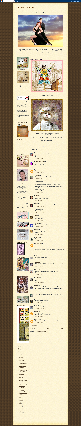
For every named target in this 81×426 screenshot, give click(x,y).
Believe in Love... (22, 396)
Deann (36, 299)
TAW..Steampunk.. (22, 394)
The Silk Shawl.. (22, 387)
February (21, 411)
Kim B (36, 319)
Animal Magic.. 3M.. (23, 380)
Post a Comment (34, 325)
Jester (36, 305)
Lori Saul (37, 262)
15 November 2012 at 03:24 (39, 282)
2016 (19, 348)
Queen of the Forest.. (23, 393)
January (20, 412)
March (20, 409)
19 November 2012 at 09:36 (39, 316)
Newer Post (32, 328)
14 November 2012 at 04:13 (39, 178)
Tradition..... (21, 383)
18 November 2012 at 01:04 (39, 308)
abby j (36, 256)
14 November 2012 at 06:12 (39, 220)
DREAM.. (21, 359)
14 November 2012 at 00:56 (39, 158)
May (20, 406)
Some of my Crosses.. (23, 364)
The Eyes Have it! (22, 372)
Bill (36, 285)
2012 (19, 354)
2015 (19, 349)
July (20, 403)
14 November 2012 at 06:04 (39, 212)
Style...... (20, 397)
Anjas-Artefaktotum (39, 161)
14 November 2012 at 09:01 (39, 234)
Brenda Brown (38, 269)
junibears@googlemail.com (22, 87)
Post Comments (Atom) (41, 331)
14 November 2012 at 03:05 (39, 166)
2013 (19, 352)
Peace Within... (22, 367)
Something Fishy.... (22, 366)
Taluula (37, 277)
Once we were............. (23, 374)
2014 (19, 351)
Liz (36, 152)
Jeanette (37, 195)
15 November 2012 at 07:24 (39, 289)
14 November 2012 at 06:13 (39, 226)
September (21, 400)
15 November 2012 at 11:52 (39, 302)
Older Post (62, 328)
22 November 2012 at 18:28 (39, 322)
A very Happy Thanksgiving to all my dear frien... (23, 370)
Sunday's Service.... (22, 381)
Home (47, 328)
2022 (19, 346)
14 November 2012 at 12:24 (39, 259)
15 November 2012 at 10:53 (39, 296)
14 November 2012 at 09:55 (39, 240)
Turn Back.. (21, 389)
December (21, 355)
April (20, 408)
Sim (36, 215)
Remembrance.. (22, 386)
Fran (36, 229)
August (20, 402)
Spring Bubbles (22, 360)
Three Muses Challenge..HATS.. (23, 362)
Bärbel (36, 311)
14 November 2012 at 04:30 (39, 200)
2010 (19, 415)
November (21, 357)
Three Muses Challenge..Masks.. (23, 391)
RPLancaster (38, 243)
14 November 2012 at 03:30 (39, 172)
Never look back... (22, 377)
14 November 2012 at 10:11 (39, 252)
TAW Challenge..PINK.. (23, 384)
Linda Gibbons (38, 169)
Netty (36, 203)
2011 (19, 414)
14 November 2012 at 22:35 (39, 274)
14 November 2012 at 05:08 (39, 206)
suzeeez (37, 237)
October (20, 399)
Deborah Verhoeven (39, 293)
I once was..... (21, 378)
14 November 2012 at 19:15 (39, 266)
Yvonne (37, 175)
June (20, 405)
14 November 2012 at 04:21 (39, 192)
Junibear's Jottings (25, 7)
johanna (37, 223)
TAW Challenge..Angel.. (23, 375)
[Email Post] (43, 146)
